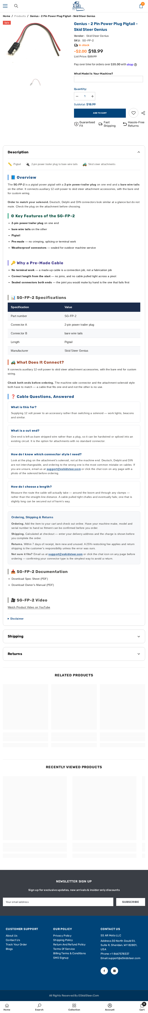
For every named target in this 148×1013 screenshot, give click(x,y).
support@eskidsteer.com (64, 468)
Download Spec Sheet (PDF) (30, 578)
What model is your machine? (93, 73)
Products (20, 16)
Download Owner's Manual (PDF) (33, 584)
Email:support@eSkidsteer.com (120, 958)
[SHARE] (141, 113)
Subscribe (130, 902)
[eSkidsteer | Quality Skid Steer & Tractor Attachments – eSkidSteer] (78, 6)
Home (6, 16)
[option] (35, 45)
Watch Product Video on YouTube (29, 607)
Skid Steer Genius (97, 36)
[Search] (16, 6)
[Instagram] (114, 970)
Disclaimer (17, 618)
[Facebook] (104, 970)
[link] (133, 113)
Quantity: (80, 89)
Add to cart (100, 113)
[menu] (5, 6)
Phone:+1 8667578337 (115, 953)
